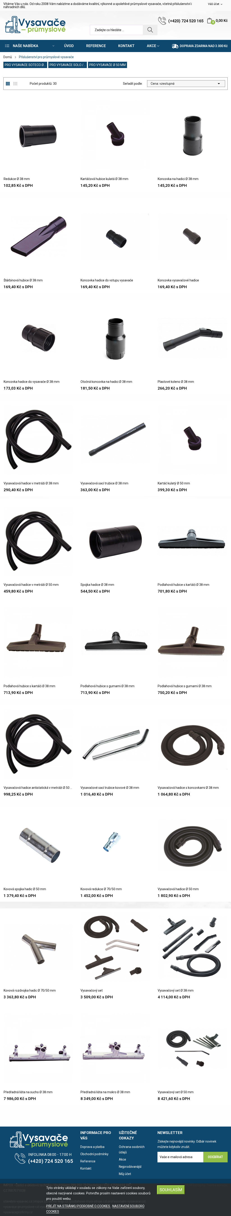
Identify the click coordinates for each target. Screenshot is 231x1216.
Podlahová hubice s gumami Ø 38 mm (107, 686)
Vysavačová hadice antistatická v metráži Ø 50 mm (38, 787)
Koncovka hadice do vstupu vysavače (107, 280)
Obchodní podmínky (94, 1154)
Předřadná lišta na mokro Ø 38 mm (105, 1092)
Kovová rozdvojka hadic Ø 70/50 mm (30, 990)
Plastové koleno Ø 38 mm (176, 381)
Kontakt (85, 1168)
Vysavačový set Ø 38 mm (176, 990)
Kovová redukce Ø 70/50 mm (101, 889)
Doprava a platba (92, 1147)
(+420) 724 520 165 (185, 20)
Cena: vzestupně (186, 83)
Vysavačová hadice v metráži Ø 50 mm (31, 584)
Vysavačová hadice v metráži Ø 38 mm (31, 483)
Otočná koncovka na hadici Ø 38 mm (106, 381)
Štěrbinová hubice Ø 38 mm (23, 280)
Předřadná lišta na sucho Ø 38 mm (28, 1092)
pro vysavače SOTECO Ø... (25, 65)
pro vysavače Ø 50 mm (107, 65)
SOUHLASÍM (170, 1189)
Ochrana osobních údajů (132, 1149)
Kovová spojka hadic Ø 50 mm (25, 889)
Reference (87, 1161)
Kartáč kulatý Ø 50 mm (174, 483)
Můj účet (125, 1174)
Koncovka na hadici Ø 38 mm (178, 179)
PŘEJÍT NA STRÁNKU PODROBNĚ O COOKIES (78, 1206)
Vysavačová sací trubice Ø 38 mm (104, 483)
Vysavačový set (92, 990)
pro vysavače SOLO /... (67, 65)
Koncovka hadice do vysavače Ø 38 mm (32, 381)
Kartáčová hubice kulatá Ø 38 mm (104, 179)
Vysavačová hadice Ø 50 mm (178, 889)
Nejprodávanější (130, 1166)
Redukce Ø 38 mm (17, 179)
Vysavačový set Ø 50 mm (176, 1092)
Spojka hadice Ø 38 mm (97, 584)
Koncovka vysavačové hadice (178, 280)
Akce (122, 1159)
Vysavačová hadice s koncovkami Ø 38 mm (188, 787)
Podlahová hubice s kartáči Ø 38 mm (183, 584)
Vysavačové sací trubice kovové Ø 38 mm (110, 787)
